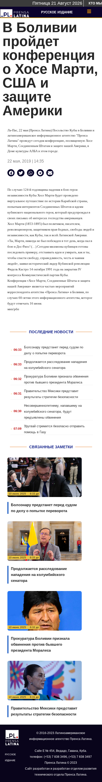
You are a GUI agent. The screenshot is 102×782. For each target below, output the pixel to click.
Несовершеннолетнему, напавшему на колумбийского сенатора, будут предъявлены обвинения (53, 411)
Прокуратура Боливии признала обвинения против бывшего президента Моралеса (40, 644)
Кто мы (95, 3)
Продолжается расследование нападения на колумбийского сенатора (39, 575)
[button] (11, 172)
